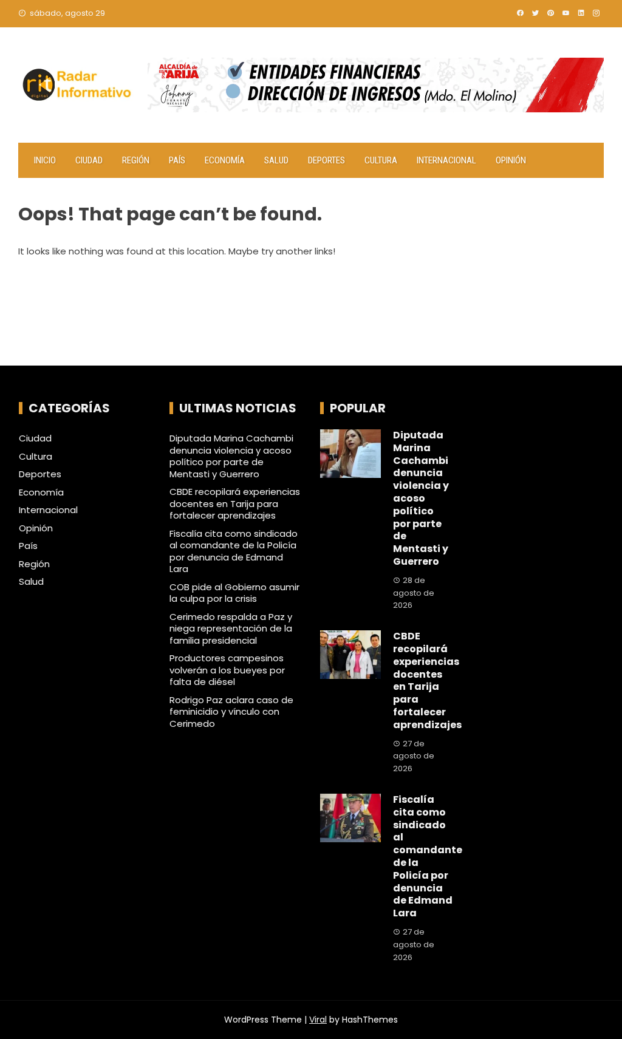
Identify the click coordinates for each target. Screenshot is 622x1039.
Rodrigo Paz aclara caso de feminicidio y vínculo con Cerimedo (231, 711)
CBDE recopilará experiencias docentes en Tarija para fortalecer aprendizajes (234, 503)
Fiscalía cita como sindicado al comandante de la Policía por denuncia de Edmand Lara (233, 551)
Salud (276, 160)
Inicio (45, 160)
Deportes (326, 160)
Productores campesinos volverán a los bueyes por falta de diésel (227, 670)
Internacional (446, 160)
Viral (318, 1019)
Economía (225, 160)
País (177, 160)
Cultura (380, 160)
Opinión (511, 160)
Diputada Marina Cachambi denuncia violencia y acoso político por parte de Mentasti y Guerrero (231, 456)
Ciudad (89, 160)
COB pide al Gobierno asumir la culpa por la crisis (234, 593)
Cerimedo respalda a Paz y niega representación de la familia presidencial (230, 628)
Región (135, 160)
